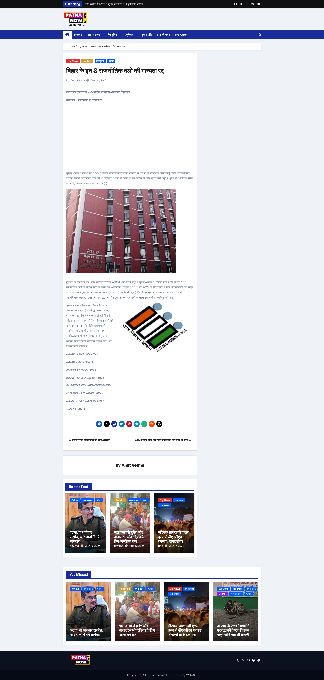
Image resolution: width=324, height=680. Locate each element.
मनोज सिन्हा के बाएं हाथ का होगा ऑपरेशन (91, 440)
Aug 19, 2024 (92, 546)
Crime (74, 500)
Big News (94, 35)
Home (78, 35)
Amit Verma (78, 80)
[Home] (67, 35)
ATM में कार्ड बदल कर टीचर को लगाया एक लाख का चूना (161, 440)
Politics (87, 61)
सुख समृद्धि (146, 35)
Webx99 (191, 675)
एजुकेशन (129, 35)
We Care (181, 35)
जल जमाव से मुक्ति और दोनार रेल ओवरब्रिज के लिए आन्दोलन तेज (129, 536)
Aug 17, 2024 (137, 546)
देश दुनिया (113, 35)
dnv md (75, 546)
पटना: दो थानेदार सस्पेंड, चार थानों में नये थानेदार (84, 536)
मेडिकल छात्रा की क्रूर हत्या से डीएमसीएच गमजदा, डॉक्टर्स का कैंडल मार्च (173, 539)
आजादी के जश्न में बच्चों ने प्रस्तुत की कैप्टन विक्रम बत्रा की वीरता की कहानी (233, 630)
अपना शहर (87, 500)
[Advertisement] (130, 139)
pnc (161, 546)
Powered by (175, 675)
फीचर (111, 61)
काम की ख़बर (163, 35)
